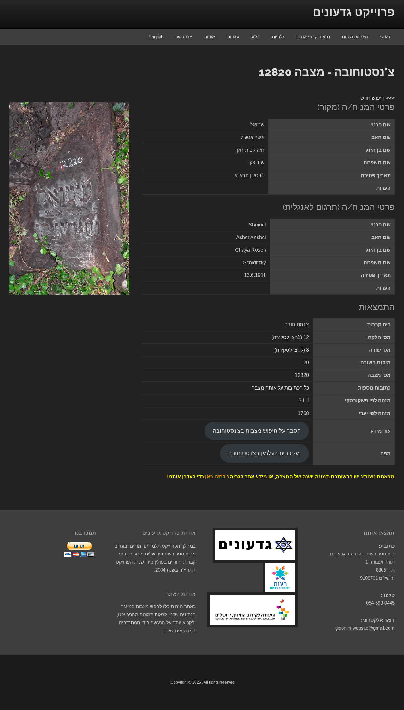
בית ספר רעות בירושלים (169, 553)
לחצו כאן (215, 476)
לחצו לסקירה (286, 337)
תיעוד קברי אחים (313, 36)
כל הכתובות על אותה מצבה (280, 387)
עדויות (233, 36)
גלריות (278, 36)
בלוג (255, 36)
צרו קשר (183, 36)
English (155, 36)
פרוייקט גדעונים (354, 12)
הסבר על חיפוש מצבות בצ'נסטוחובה (257, 431)
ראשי (385, 36)
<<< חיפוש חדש (377, 98)
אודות (209, 36)
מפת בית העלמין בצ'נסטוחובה (264, 453)
